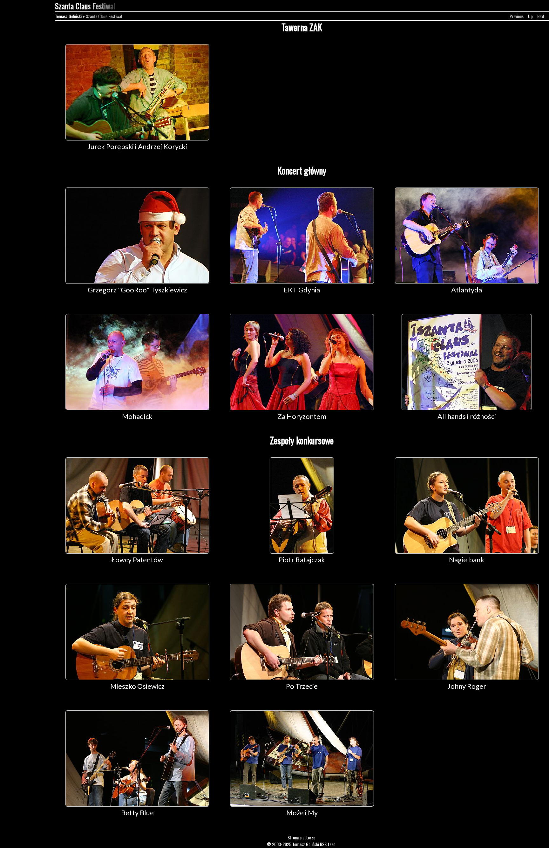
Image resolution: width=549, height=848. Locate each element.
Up (530, 16)
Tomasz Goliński (68, 16)
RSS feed (328, 844)
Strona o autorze (301, 837)
